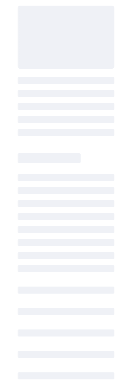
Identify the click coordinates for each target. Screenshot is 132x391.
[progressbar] (66, 37)
